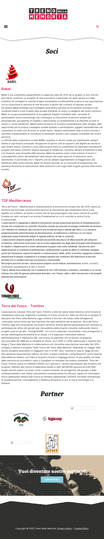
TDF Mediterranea (16, 200)
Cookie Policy (81, 528)
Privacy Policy (64, 528)
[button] (6, 26)
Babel (6, 89)
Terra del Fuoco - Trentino (22, 306)
